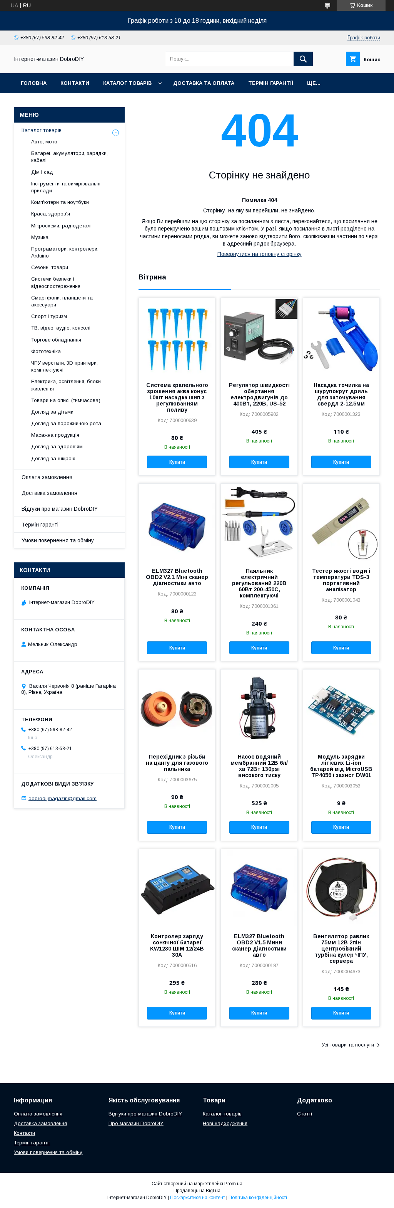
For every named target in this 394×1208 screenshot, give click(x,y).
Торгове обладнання (56, 340)
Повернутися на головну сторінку (259, 254)
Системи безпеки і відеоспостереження (55, 282)
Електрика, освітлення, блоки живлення (66, 385)
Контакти (74, 83)
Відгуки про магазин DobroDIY (60, 509)
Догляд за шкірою (53, 458)
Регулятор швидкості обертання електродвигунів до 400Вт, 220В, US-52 (259, 394)
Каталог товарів (127, 83)
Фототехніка (46, 351)
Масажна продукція (55, 435)
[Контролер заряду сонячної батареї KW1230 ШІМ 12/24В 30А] (177, 887)
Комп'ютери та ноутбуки (60, 202)
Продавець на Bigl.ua (197, 1190)
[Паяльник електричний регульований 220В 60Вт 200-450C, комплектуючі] (259, 522)
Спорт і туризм (49, 316)
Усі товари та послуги (348, 1045)
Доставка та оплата (203, 83)
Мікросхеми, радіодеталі (61, 226)
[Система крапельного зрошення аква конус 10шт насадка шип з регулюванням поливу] (177, 336)
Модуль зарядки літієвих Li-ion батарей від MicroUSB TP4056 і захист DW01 (341, 766)
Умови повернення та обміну (58, 540)
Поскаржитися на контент (197, 1197)
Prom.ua (233, 1183)
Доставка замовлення (49, 493)
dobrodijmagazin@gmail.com (62, 798)
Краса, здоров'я (50, 214)
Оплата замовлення (47, 477)
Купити (177, 462)
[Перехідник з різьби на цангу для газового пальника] (177, 708)
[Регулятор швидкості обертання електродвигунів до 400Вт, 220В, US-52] (259, 336)
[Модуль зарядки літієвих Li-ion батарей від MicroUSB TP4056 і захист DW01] (341, 708)
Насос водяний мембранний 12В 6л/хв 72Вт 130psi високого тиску (259, 766)
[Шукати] (303, 59)
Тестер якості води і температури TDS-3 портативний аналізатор (341, 580)
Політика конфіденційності (258, 1197)
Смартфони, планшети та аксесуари (62, 301)
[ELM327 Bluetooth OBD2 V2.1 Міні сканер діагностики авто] (177, 522)
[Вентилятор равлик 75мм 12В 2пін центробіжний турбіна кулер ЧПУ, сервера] (341, 887)
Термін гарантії (270, 83)
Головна (34, 83)
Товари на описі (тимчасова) (65, 400)
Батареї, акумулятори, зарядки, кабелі (69, 156)
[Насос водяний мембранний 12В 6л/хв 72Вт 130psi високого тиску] (259, 708)
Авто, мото (44, 142)
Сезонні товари (49, 267)
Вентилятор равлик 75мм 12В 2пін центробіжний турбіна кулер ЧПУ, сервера (341, 948)
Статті (304, 1114)
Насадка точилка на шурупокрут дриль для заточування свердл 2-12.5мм (341, 394)
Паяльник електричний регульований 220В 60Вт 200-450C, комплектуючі (259, 583)
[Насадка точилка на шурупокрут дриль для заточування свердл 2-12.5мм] (341, 336)
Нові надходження (225, 1123)
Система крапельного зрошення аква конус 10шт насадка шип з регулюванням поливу (177, 397)
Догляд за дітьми (52, 412)
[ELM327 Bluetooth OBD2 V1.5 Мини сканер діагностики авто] (259, 887)
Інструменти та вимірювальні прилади (65, 187)
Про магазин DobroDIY (136, 1123)
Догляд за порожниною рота (66, 423)
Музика (39, 237)
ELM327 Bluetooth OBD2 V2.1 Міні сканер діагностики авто (177, 577)
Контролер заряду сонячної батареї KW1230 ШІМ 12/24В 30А (177, 945)
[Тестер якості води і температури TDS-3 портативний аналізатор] (341, 522)
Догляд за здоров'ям (57, 446)
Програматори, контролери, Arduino (64, 252)
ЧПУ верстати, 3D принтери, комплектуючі (64, 366)
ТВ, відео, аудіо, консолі (60, 328)
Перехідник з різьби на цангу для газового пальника (177, 763)
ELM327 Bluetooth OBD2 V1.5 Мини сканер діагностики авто (259, 945)
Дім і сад (42, 172)
